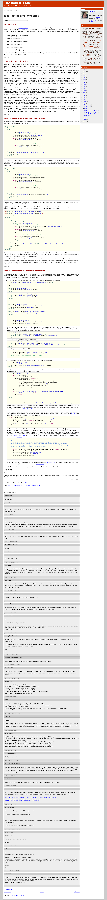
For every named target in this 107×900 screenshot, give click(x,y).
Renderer (86, 51)
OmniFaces (88, 46)
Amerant (7, 733)
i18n (91, 39)
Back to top (6, 57)
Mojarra (94, 44)
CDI (86, 30)
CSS (83, 32)
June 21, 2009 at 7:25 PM (10, 530)
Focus (93, 37)
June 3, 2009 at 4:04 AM (10, 503)
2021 (84, 81)
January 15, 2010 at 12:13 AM (11, 613)
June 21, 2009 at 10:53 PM (11, 541)
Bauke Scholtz (9, 533)
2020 (84, 83)
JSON (29, 435)
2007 (84, 120)
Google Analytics (23, 28)
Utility (88, 59)
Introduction (10, 24)
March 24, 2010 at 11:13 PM (11, 654)
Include (100, 39)
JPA (95, 41)
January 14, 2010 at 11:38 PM (11, 601)
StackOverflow (87, 55)
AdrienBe (7, 874)
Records (99, 50)
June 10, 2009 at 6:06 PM (10, 514)
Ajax (9, 485)
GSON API (19, 437)
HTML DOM (22, 435)
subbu (6, 716)
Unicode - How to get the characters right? (91, 112)
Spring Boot (96, 54)
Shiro (92, 54)
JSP (35, 485)
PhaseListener (87, 49)
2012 (84, 97)
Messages (90, 44)
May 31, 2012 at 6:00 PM (10, 775)
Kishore (7, 495)
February (86, 115)
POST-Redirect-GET (96, 49)
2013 (84, 96)
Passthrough (87, 47)
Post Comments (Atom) (18, 895)
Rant (95, 50)
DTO (86, 35)
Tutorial (99, 57)
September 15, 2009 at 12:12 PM (12, 552)
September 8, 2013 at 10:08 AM (12, 829)
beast (6, 565)
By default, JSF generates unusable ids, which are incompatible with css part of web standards (31, 797)
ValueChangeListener (90, 61)
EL (86, 36)
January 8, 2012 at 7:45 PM (11, 730)
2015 (84, 92)
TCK (100, 55)
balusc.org (98, 17)
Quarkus (91, 50)
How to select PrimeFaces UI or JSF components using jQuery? (22, 799)
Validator (93, 59)
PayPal (91, 21)
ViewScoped (87, 62)
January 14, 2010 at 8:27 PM (11, 577)
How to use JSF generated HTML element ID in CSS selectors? (22, 800)
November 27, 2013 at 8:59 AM (12, 871)
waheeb (7, 699)
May (85, 108)
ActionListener (85, 28)
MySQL (99, 44)
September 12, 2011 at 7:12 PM (12, 713)
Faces (85, 37)
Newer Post (7, 892)
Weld (99, 62)
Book (83, 30)
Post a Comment (8, 889)
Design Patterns (92, 33)
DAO (100, 32)
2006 (84, 121)
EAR (94, 35)
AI (90, 28)
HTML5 (87, 39)
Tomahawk (84, 57)
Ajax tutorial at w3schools (25, 409)
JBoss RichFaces (50, 462)
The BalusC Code (17, 3)
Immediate (95, 39)
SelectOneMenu (88, 52)
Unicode (85, 58)
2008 (84, 118)
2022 (84, 79)
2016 (84, 90)
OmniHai (97, 46)
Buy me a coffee (93, 20)
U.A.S (6, 517)
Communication (15, 485)
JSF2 (86, 42)
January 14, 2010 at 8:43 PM (11, 591)
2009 (84, 103)
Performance (95, 48)
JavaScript (15, 435)
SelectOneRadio (96, 52)
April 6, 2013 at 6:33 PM (10, 786)
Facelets (23, 485)
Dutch (91, 35)
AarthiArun (8, 807)
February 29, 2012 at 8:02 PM (11, 760)
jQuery (73, 413)
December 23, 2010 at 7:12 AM (12, 678)
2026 (84, 72)
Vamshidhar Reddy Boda (12, 657)
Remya (7, 681)
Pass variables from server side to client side (24, 118)
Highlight (83, 39)
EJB (83, 36)
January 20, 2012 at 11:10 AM (11, 750)
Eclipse (99, 35)
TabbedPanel (95, 55)
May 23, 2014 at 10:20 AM (11, 886)
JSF (33, 485)
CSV (86, 32)
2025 (84, 73)
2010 (84, 101)
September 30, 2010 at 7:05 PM (12, 664)
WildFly (94, 63)
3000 (84, 70)
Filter (89, 37)
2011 (84, 99)
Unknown (7, 555)
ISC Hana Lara (9, 753)
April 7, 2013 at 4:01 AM (10, 804)
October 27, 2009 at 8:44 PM (11, 562)
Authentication (98, 28)
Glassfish (98, 37)
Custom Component (93, 32)
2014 (84, 94)
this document (40, 464)
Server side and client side (16, 61)
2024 (84, 75)
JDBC (91, 41)
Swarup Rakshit (9, 636)
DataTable (85, 33)
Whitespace (89, 63)
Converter (98, 31)
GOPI (6, 849)
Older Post (77, 892)
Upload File (92, 58)
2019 (84, 84)
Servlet (39, 485)
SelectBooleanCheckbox (94, 51)
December (87, 105)
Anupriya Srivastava (11, 544)
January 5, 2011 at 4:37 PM (11, 696)
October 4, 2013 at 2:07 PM (11, 846)
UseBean (98, 58)
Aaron (6, 506)
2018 (84, 86)
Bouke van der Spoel (11, 763)
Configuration (92, 31)
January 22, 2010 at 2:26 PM (11, 633)
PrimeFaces (85, 50)
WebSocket (94, 62)
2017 (84, 88)
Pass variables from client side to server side (24, 270)
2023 (84, 77)
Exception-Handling (91, 36)
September (87, 107)
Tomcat (91, 57)
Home (42, 892)
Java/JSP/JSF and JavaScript (91, 110)
